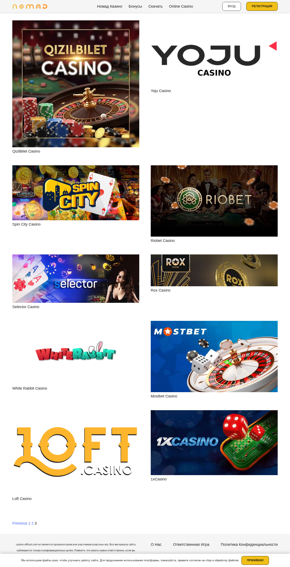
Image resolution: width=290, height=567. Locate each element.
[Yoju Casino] (214, 53)
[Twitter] (224, 552)
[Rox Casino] (214, 270)
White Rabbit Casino (29, 388)
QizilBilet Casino (26, 151)
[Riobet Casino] (214, 201)
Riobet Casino (163, 241)
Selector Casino (25, 307)
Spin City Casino (26, 224)
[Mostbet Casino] (214, 356)
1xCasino (159, 479)
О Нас (156, 544)
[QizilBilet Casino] (75, 83)
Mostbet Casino (164, 396)
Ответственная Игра (191, 544)
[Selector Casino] (75, 278)
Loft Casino (22, 499)
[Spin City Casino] (75, 192)
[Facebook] (205, 552)
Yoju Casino (161, 91)
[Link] (30, 6)
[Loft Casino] (75, 452)
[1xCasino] (214, 442)
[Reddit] (214, 552)
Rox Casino (160, 290)
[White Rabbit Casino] (75, 352)
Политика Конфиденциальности (249, 544)
